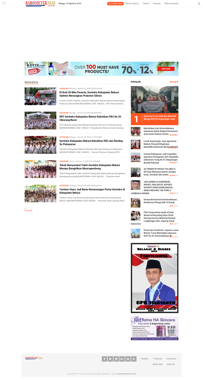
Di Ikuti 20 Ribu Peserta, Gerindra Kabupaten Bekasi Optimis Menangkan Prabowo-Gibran (89, 94)
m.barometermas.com (126, 374)
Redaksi (144, 359)
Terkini (146, 3)
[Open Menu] (4, 3)
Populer (157, 3)
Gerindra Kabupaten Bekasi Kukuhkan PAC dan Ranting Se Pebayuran (91, 142)
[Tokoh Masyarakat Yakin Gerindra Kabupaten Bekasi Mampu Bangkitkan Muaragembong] (40, 177)
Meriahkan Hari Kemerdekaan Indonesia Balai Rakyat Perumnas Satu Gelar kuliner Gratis (161, 131)
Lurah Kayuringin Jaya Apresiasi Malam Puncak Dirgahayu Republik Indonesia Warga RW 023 (161, 144)
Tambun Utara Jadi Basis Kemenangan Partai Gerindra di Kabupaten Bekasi (92, 191)
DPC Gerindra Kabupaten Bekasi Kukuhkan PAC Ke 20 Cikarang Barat (90, 118)
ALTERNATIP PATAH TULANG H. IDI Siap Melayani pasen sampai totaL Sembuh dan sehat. (160, 172)
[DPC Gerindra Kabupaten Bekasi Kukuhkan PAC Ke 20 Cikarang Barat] (40, 128)
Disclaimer (171, 359)
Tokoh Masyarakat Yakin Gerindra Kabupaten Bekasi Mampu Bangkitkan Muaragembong (89, 167)
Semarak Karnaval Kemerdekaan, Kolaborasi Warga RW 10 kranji (160, 201)
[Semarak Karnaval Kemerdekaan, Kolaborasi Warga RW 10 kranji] (135, 202)
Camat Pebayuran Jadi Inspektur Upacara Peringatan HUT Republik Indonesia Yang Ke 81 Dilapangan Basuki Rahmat (161, 158)
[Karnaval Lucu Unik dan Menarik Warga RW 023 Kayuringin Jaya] (154, 99)
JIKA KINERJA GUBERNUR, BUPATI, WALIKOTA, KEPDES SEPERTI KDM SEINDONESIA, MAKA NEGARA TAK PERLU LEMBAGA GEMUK (152, 187)
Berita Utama (132, 3)
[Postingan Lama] (25, 208)
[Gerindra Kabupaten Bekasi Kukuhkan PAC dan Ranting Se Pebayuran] (40, 152)
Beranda (28, 210)
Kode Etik (171, 364)
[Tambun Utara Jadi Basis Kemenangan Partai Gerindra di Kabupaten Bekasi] (40, 201)
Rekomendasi (171, 3)
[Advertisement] (101, 38)
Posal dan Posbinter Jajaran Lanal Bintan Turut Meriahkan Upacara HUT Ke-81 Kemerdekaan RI (161, 233)
